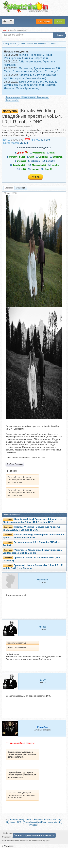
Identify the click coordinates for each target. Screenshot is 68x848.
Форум (5, 21)
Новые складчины (28, 97)
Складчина (8, 846)
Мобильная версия (11, 833)
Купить (36, 176)
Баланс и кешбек (12, 100)
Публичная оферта (41, 841)
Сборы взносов (42, 97)
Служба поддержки (18, 30)
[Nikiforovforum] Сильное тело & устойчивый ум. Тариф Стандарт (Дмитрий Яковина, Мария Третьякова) (30, 85)
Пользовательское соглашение (16, 841)
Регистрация (44, 21)
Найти (59, 35)
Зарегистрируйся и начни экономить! (34, 835)
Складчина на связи (13, 97)
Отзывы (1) (21, 188)
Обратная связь (9, 837)
